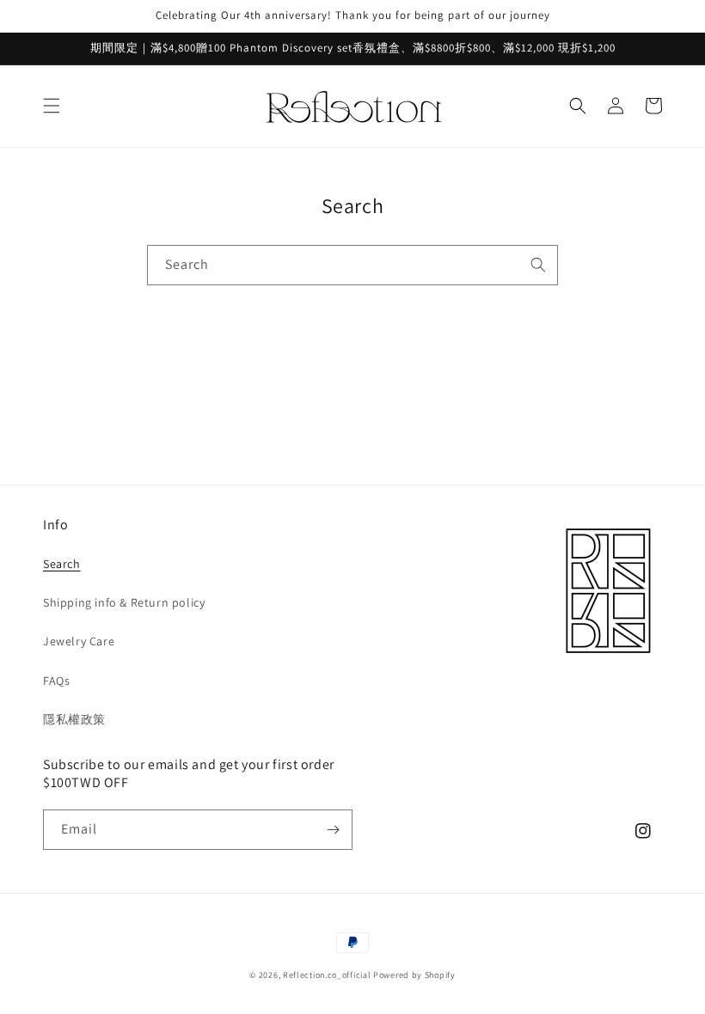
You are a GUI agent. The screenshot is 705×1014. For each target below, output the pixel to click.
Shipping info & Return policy (124, 602)
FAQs (56, 680)
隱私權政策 (74, 719)
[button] (51, 106)
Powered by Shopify (414, 974)
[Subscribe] (333, 829)
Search (62, 563)
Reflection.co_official (327, 974)
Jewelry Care (78, 641)
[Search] (538, 265)
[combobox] (352, 265)
